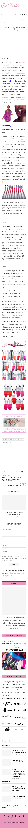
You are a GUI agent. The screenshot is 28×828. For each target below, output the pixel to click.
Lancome (5, 439)
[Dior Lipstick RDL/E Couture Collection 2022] (14, 502)
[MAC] (20, 717)
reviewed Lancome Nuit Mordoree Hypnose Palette (14, 64)
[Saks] (20, 723)
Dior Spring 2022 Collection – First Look (18, 761)
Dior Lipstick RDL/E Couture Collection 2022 (19, 751)
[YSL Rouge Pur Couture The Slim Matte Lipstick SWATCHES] (6, 789)
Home (3, 19)
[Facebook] (15, 14)
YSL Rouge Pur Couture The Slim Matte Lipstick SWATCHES (19, 788)
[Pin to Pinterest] (21, 471)
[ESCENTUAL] (20, 709)
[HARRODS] (8, 709)
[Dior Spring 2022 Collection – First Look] (6, 762)
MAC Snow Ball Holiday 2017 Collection (19, 797)
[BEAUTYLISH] (8, 715)
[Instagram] (18, 14)
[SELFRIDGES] (20, 703)
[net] (20, 729)
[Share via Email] (22, 471)
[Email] (24, 14)
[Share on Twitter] (19, 471)
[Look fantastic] (8, 723)
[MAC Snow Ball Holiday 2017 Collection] (6, 799)
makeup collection (7, 442)
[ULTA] (8, 703)
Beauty (9, 19)
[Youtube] (22, 14)
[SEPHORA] (20, 698)
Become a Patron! (8, 641)
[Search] (26, 14)
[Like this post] (16, 471)
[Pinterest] (20, 14)
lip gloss (11, 439)
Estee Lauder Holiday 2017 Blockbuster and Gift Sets (14, 806)
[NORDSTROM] (7, 698)
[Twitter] (17, 14)
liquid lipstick (19, 439)
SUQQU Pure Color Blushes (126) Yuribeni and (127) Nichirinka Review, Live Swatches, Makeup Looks (18, 773)
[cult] (8, 729)
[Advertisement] (14, 44)
